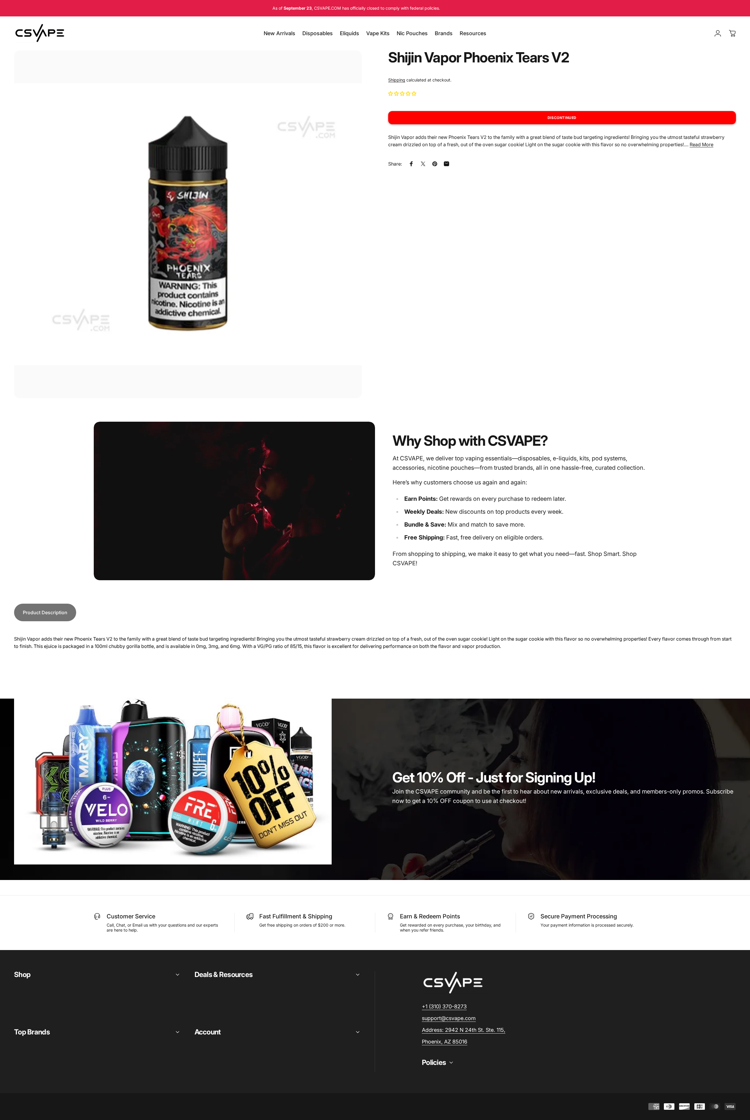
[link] (463, 1030)
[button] (402, 93)
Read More (701, 144)
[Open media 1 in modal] (188, 224)
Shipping (396, 79)
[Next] (346, 238)
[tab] (45, 612)
